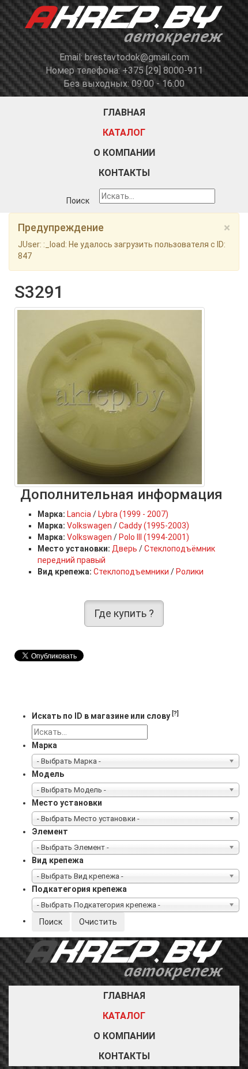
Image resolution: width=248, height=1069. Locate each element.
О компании (124, 152)
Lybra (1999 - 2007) (133, 514)
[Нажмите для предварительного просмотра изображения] (109, 396)
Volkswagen (89, 525)
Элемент (50, 831)
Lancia (79, 514)
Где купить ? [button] (124, 613)
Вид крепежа (58, 860)
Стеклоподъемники (131, 571)
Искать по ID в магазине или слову (105, 715)
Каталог (124, 132)
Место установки (67, 802)
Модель (48, 774)
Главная (124, 112)
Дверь (124, 548)
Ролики (190, 571)
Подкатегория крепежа (79, 889)
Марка (44, 745)
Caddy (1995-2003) (154, 525)
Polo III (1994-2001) (154, 537)
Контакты (124, 172)
